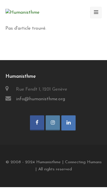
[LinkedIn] (68, 122)
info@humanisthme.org (40, 99)
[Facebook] (37, 122)
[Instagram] (53, 122)
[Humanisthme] (22, 12)
